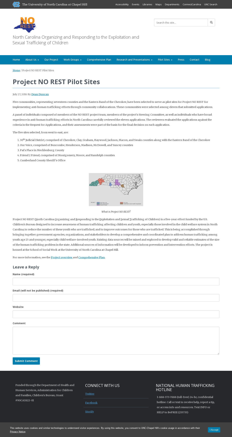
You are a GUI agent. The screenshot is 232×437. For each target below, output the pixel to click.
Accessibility (122, 4)
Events (135, 4)
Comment (19, 323)
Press (181, 59)
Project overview (62, 257)
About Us (31, 59)
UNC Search (210, 4)
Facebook (91, 402)
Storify (89, 411)
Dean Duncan (40, 94)
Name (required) (23, 274)
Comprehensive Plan (99, 59)
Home (16, 59)
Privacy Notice (17, 431)
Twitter (89, 393)
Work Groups (72, 59)
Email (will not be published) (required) (38, 290)
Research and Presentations (134, 59)
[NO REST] (25, 24)
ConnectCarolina (192, 4)
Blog (207, 59)
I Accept (214, 429)
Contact (194, 59)
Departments (172, 4)
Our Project (51, 59)
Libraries (147, 4)
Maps (159, 4)
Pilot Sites (164, 59)
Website (18, 307)
